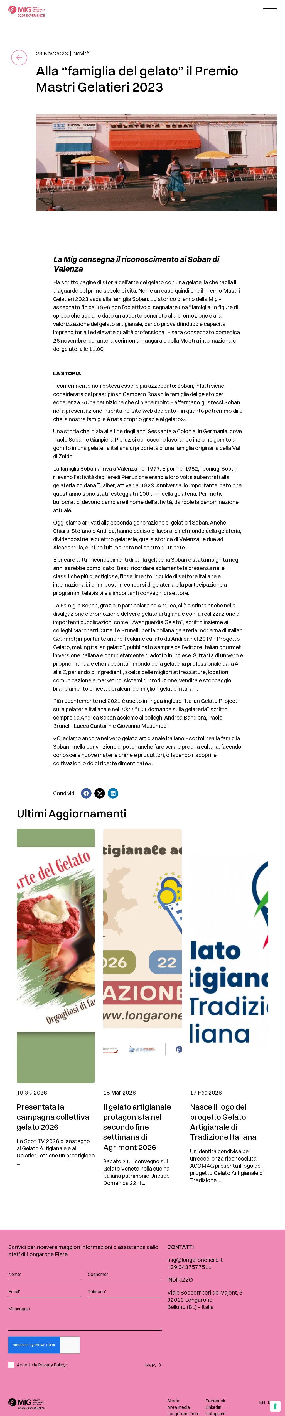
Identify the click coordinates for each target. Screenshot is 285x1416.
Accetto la (42, 1364)
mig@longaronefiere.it (195, 1259)
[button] (86, 793)
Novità (81, 53)
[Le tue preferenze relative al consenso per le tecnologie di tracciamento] (275, 1406)
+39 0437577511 (189, 1266)
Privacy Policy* (52, 1364)
